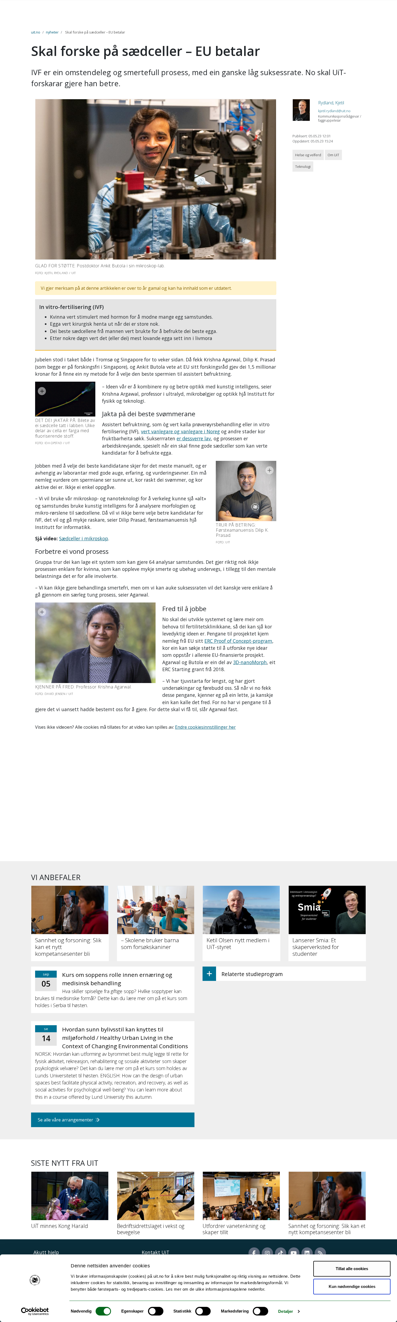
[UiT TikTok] (280, 1253)
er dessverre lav (194, 438)
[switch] (155, 1311)
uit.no (35, 32)
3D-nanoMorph (250, 662)
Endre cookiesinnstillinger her (205, 727)
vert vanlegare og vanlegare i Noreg (180, 431)
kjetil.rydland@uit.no (334, 110)
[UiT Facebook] (254, 1253)
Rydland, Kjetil (331, 103)
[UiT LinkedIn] (307, 1253)
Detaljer (285, 1311)
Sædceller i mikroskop (83, 538)
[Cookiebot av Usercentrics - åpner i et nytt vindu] (35, 1311)
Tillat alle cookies (352, 1268)
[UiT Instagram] (267, 1253)
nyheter (52, 32)
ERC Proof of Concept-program (238, 641)
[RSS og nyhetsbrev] (320, 1253)
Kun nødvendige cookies (352, 1286)
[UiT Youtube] (294, 1253)
